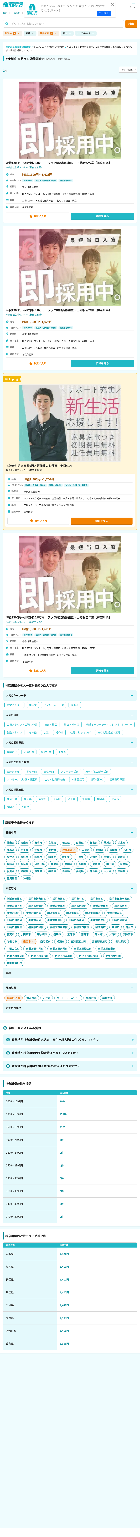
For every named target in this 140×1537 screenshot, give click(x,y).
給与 (65, 33)
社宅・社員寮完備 (54, 779)
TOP (5, 13)
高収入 (75, 705)
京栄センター (14, 705)
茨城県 (25, 807)
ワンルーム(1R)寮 (54, 705)
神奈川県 (12, 799)
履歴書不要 (13, 771)
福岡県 (100, 799)
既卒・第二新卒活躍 (96, 771)
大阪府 (57, 799)
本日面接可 (78, 779)
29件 (62, 1101)
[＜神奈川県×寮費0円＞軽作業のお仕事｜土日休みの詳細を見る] (70, 451)
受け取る (104, 13)
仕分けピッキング (80, 732)
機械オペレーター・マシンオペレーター (109, 724)
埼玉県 (71, 799)
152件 (63, 1114)
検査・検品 (50, 724)
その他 (33, 732)
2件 (62, 1140)
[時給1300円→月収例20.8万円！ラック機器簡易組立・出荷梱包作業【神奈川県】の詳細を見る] (70, 151)
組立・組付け (71, 724)
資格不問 (49, 771)
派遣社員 (29, 752)
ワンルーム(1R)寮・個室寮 (22, 779)
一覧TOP (16, 13)
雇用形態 (46, 33)
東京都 (42, 799)
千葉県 (86, 799)
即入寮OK (96, 779)
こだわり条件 (83, 33)
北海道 (115, 799)
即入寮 (33, 705)
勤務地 (10, 33)
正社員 (62, 752)
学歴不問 (31, 771)
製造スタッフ (14, 732)
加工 (46, 732)
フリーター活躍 (70, 771)
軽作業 (59, 732)
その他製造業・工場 (109, 732)
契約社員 (46, 752)
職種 (28, 33)
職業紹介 (12, 752)
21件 (62, 1127)
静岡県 (10, 807)
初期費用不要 (117, 779)
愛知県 (28, 799)
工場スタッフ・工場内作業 (22, 724)
